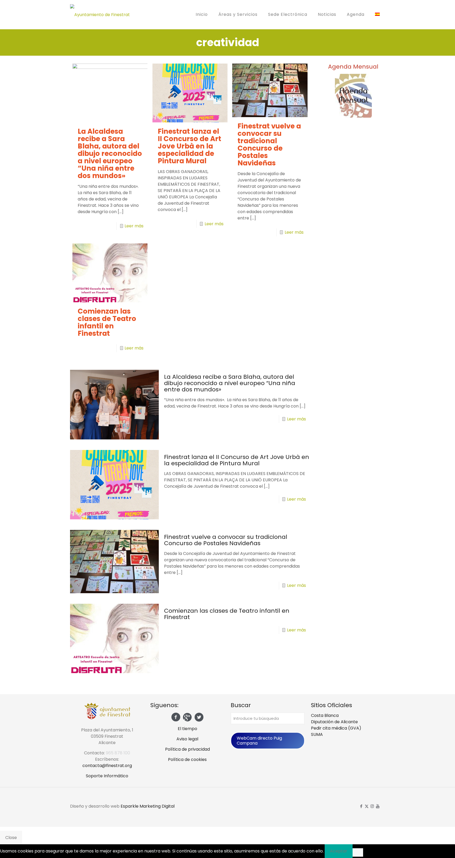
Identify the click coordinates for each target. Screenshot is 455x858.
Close (11, 838)
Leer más (134, 226)
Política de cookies (187, 759)
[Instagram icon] (372, 806)
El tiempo (187, 729)
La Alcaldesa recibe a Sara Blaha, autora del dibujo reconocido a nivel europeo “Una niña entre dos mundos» (110, 153)
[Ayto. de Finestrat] (100, 14)
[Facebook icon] (361, 806)
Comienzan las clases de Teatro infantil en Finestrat (107, 322)
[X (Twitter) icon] (367, 806)
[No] (358, 852)
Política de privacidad (187, 749)
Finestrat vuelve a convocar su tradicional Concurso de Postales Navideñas (269, 144)
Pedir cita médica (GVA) (336, 728)
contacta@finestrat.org (107, 766)
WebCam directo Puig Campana (259, 740)
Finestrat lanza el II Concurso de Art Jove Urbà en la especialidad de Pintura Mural (189, 146)
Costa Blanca (325, 715)
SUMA (317, 734)
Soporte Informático (107, 776)
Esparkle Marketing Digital (148, 806)
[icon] (378, 806)
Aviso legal (187, 739)
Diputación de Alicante (334, 722)
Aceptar (338, 851)
